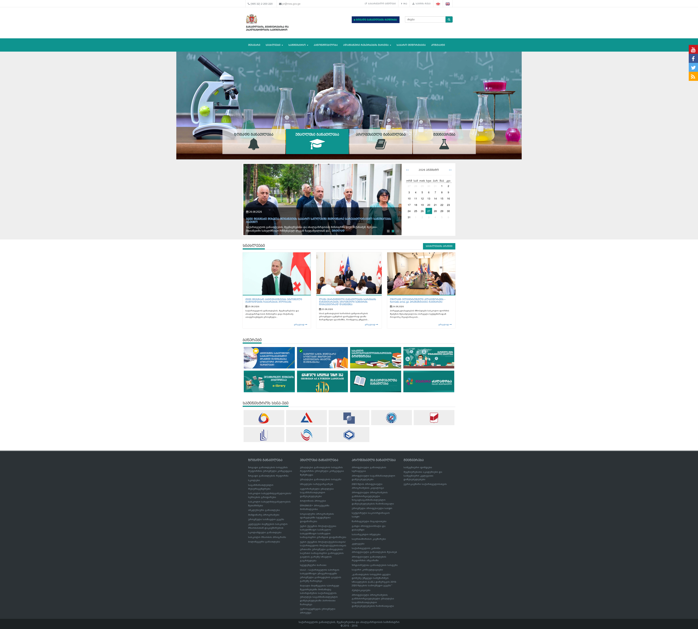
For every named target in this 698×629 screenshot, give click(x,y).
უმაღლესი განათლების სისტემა (320, 479)
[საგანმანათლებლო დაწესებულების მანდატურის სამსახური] (391, 417)
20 (428, 205)
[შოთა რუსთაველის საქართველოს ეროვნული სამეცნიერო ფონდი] (349, 418)
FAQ (404, 3)
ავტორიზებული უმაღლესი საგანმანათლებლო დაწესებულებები (317, 492)
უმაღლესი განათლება (317, 135)
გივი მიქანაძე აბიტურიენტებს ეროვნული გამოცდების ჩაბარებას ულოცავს (273, 300)
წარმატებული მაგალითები (369, 521)
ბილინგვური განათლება (264, 541)
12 (422, 198)
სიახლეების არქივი (439, 246)
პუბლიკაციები (361, 590)
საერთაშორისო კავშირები (369, 539)
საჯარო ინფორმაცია (411, 45)
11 (415, 198)
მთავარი (254, 45)
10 (409, 198)
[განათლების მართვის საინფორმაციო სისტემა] (264, 418)
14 (435, 198)
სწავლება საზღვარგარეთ (316, 484)
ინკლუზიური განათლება (264, 510)
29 (422, 186)
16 (448, 198)
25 (415, 211)
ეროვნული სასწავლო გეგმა (266, 519)
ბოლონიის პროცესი (313, 500)
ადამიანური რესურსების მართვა (366, 45)
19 (422, 205)
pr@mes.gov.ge (291, 3)
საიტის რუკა (422, 3)
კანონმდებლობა (326, 45)
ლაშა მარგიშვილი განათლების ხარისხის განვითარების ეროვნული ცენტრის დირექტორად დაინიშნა (347, 302)
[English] (448, 3)
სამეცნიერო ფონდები (418, 467)
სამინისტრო (297, 45)
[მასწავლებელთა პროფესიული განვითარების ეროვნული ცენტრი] (264, 435)
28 (415, 186)
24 (409, 211)
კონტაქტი (438, 45)
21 (435, 205)
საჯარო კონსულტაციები (367, 569)
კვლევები (358, 543)
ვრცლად (341, 230)
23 (448, 205)
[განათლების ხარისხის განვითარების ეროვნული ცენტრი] (306, 435)
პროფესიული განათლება (381, 135)
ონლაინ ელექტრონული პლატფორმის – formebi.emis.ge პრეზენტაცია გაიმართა (418, 300)
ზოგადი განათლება (253, 135)
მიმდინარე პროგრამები (263, 514)
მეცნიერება (444, 135)
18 (415, 205)
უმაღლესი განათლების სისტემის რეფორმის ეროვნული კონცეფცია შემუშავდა (322, 471)
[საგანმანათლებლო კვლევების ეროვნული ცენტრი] (434, 417)
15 (441, 198)
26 (422, 211)
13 (428, 198)
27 (409, 186)
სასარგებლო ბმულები (381, 3)
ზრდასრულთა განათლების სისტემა (375, 565)
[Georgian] (438, 3)
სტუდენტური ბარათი (313, 565)
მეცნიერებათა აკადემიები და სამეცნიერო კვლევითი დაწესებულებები (423, 476)
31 (435, 186)
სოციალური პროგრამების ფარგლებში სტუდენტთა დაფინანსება (317, 518)
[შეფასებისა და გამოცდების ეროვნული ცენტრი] (306, 417)
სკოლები (254, 480)
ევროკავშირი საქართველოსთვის (425, 484)
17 (409, 205)
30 (428, 186)
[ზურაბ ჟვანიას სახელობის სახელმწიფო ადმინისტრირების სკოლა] (349, 434)
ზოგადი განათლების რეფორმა (268, 475)
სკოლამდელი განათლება (265, 532)
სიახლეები (273, 45)
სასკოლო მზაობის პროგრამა (267, 537)
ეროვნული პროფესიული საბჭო (372, 508)
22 (441, 205)
